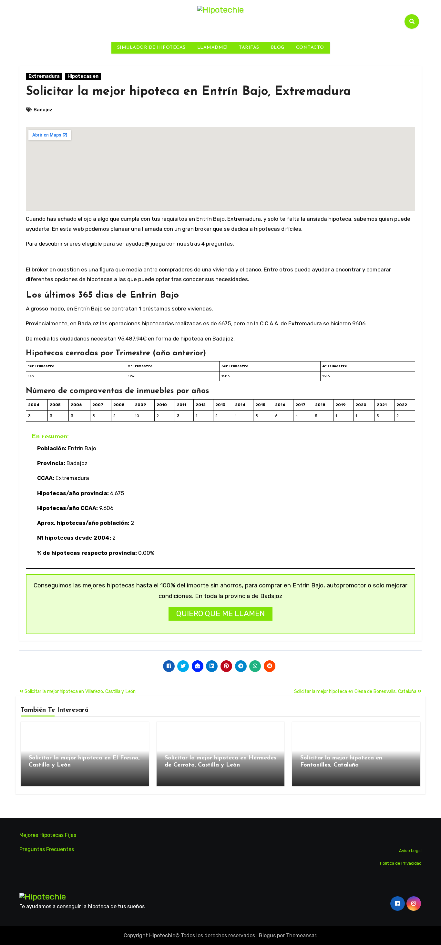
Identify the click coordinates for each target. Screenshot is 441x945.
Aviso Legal (410, 850)
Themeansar (301, 935)
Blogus (267, 935)
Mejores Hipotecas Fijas (47, 835)
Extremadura (44, 76)
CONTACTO (310, 47)
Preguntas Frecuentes (46, 849)
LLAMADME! (212, 47)
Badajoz (43, 110)
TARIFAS (249, 47)
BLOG (277, 47)
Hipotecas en (82, 76)
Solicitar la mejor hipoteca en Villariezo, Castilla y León (80, 691)
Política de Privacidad (401, 863)
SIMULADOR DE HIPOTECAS (151, 47)
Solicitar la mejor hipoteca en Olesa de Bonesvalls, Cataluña (355, 691)
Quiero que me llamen (220, 613)
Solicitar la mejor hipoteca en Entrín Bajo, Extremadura (188, 92)
